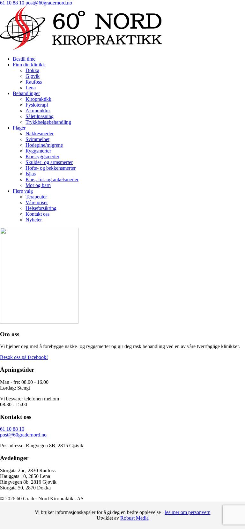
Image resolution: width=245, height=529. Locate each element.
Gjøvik (33, 76)
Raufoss (34, 82)
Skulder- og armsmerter (49, 162)
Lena (31, 87)
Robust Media (134, 518)
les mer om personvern (188, 512)
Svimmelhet (37, 139)
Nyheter (34, 219)
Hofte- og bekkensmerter (51, 168)
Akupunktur (38, 110)
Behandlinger (26, 93)
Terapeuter (36, 196)
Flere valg (23, 191)
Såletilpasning (40, 116)
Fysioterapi (37, 105)
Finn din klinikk (29, 64)
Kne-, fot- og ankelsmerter (52, 179)
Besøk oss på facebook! (24, 357)
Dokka (32, 70)
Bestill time (24, 59)
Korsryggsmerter (42, 156)
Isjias (31, 173)
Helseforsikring (41, 208)
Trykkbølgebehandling (48, 122)
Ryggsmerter (38, 150)
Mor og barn (38, 185)
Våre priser (37, 202)
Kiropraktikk (38, 99)
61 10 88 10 (12, 2)
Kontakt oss (37, 214)
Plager (19, 127)
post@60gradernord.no (49, 2)
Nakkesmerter (40, 133)
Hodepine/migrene (44, 145)
